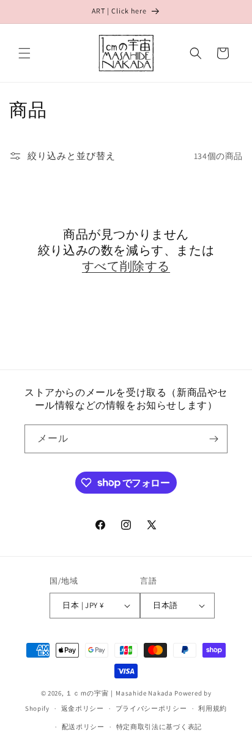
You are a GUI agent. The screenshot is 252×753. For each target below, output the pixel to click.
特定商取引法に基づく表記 (159, 726)
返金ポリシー (82, 708)
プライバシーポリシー (151, 708)
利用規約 (212, 708)
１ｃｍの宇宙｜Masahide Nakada (118, 693)
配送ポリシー (83, 726)
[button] (24, 53)
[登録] (213, 439)
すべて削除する (126, 266)
